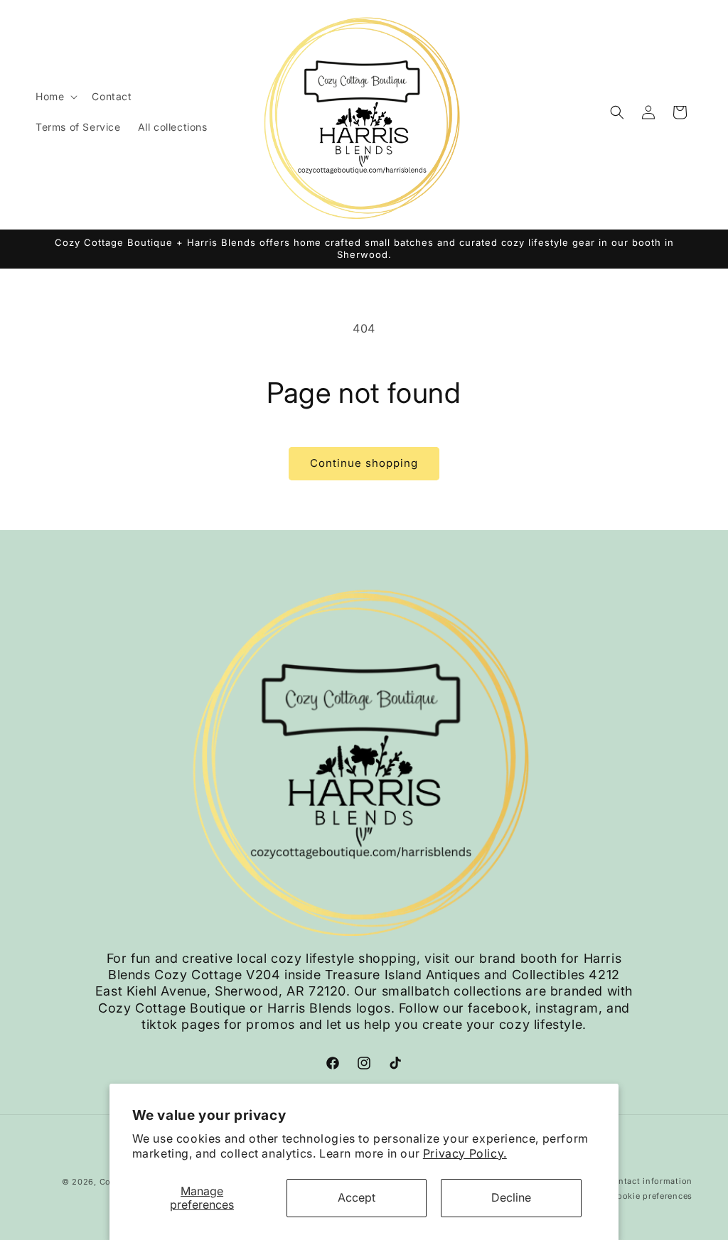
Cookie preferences (651, 1196)
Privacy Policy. (465, 1153)
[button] (55, 97)
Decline (511, 1197)
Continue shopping (364, 463)
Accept (356, 1197)
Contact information (649, 1181)
